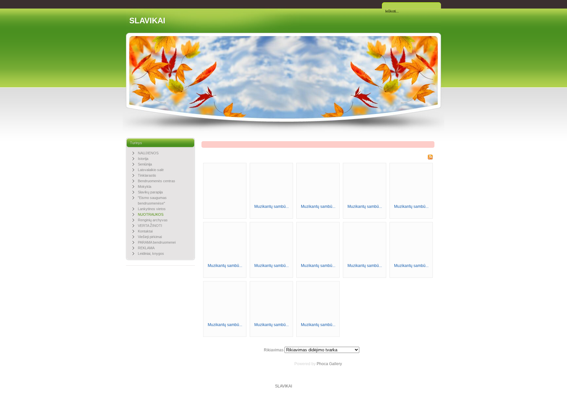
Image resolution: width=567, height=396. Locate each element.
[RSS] (430, 158)
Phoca (322, 364)
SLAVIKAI (147, 20)
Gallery (335, 364)
